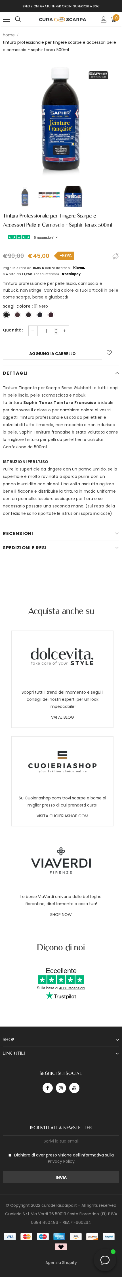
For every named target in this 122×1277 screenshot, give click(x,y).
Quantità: (13, 330)
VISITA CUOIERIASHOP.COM (62, 816)
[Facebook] (48, 1088)
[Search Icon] (18, 19)
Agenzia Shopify (61, 1262)
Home (9, 35)
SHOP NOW (61, 914)
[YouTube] (74, 1088)
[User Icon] (104, 19)
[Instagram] (61, 1088)
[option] (61, 119)
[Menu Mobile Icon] (6, 19)
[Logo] (63, 19)
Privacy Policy (61, 1161)
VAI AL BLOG (62, 717)
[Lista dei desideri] (109, 352)
